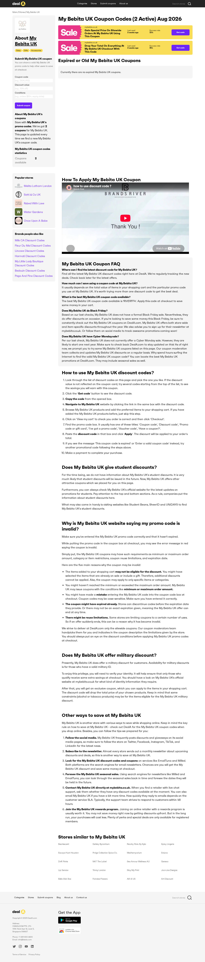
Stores (94, 3)
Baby (18, 50)
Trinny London (99, 870)
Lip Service (63, 870)
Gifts (26, 50)
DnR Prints (63, 861)
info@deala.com (25, 939)
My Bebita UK (26, 40)
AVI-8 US (131, 878)
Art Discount (167, 878)
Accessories (36, 50)
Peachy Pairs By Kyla (136, 844)
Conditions (20, 92)
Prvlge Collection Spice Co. (105, 852)
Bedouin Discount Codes (30, 270)
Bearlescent (63, 844)
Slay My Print (133, 870)
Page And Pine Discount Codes (34, 276)
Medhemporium (134, 852)
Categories (82, 3)
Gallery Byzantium (101, 844)
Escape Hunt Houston (68, 852)
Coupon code (21, 77)
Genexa (164, 861)
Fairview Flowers (100, 878)
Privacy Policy (34, 954)
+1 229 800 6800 (25, 937)
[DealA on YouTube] (26, 947)
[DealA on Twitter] (14, 947)
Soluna (164, 852)
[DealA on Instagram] (20, 947)
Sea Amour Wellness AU (138, 861)
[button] (113, 32)
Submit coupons (108, 3)
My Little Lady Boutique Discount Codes (29, 263)
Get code (180, 32)
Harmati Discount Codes (30, 256)
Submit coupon (23, 105)
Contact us (81, 897)
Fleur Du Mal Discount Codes (32, 245)
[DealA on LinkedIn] (32, 947)
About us (123, 3)
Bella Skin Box (64, 878)
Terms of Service (19, 954)
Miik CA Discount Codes (29, 240)
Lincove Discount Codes (29, 251)
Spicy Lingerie (167, 844)
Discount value (22, 84)
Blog (59, 897)
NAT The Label (99, 861)
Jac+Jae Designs (169, 870)
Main (14, 12)
